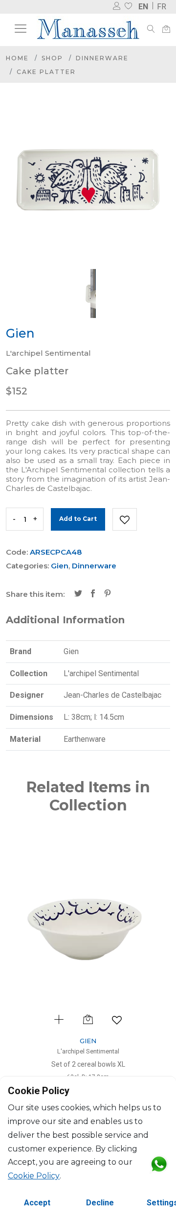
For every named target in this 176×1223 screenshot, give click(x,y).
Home (17, 58)
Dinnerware (102, 58)
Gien (59, 565)
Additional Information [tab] (65, 620)
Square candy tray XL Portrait (120, 1064)
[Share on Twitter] (78, 594)
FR (161, 6)
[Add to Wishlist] (124, 519)
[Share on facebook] (93, 594)
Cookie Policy (34, 1175)
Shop (52, 58)
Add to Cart (78, 518)
